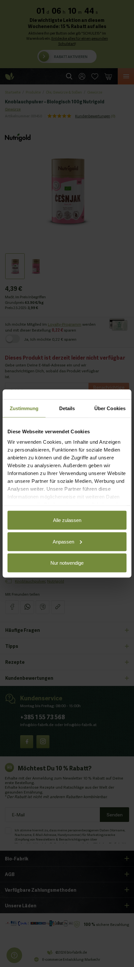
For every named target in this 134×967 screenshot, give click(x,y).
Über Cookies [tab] (110, 408)
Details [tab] (67, 408)
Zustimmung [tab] (24, 408)
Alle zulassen (67, 520)
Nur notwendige (67, 563)
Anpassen (63, 541)
